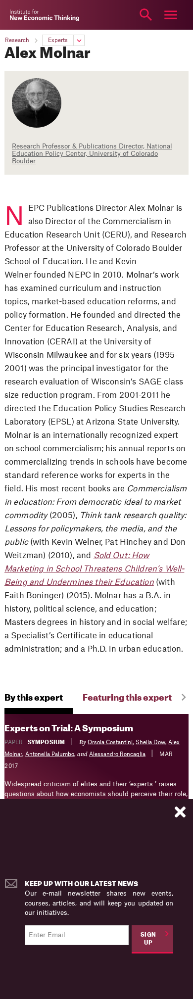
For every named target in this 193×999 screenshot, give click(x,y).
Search (146, 15)
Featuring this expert (127, 698)
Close (22, 15)
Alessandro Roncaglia (117, 754)
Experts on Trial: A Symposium (68, 728)
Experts (58, 40)
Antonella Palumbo (49, 754)
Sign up (148, 939)
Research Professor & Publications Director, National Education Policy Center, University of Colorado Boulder (92, 153)
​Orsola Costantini (110, 742)
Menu (170, 15)
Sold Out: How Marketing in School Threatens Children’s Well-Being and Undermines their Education (94, 569)
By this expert (33, 698)
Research (17, 40)
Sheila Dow (150, 742)
